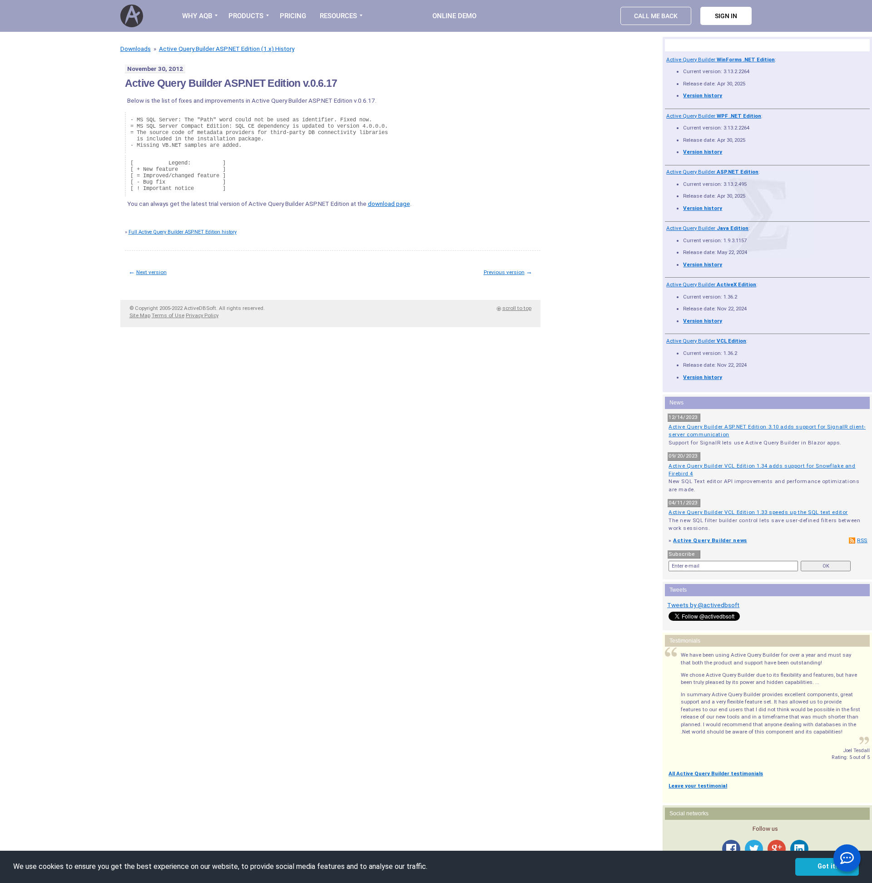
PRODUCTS (245, 16)
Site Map (139, 315)
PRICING (293, 16)
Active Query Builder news (710, 540)
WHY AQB (197, 16)
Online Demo (454, 16)
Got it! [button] (827, 866)
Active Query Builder (720, 59)
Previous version (504, 272)
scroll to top (516, 308)
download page (389, 203)
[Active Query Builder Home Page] (133, 16)
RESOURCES (338, 16)
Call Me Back (656, 16)
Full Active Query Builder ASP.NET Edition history (183, 232)
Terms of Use (168, 315)
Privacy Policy (202, 315)
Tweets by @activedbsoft (703, 605)
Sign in (726, 16)
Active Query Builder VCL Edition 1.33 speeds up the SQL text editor (758, 512)
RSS (862, 540)
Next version (151, 272)
